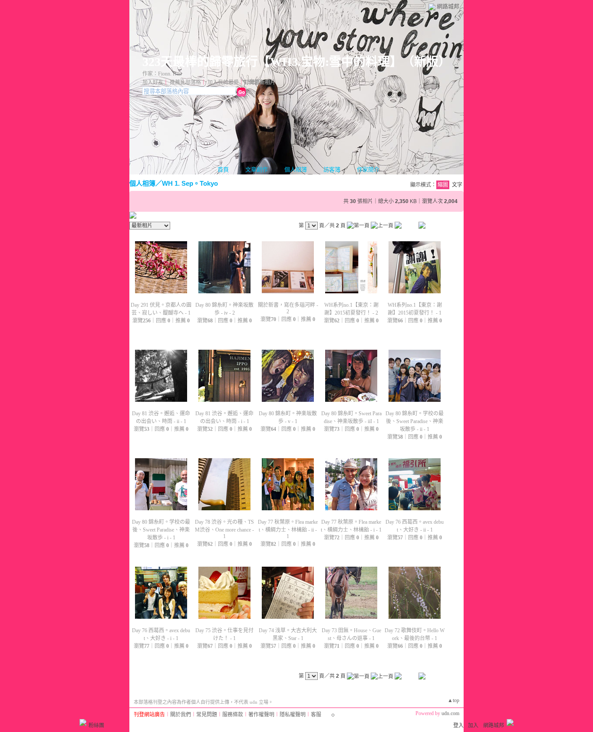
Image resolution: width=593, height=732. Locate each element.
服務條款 (232, 715)
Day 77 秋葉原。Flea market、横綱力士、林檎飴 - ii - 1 (288, 529)
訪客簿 (331, 169)
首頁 (223, 169)
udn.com (450, 713)
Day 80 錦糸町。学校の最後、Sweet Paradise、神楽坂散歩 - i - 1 (161, 530)
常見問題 (206, 715)
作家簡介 (368, 169)
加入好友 (152, 82)
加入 (473, 725)
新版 (426, 62)
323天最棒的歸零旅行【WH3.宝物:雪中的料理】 (269, 62)
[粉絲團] (82, 722)
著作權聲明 (261, 715)
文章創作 (256, 169)
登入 (458, 725)
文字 (457, 185)
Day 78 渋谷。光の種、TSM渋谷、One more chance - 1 (224, 529)
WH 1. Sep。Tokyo (190, 183)
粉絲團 (96, 725)
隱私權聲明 (293, 715)
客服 (316, 715)
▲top (453, 700)
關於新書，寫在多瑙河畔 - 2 (288, 308)
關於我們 (180, 715)
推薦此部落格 (185, 82)
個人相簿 (295, 169)
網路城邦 (448, 6)
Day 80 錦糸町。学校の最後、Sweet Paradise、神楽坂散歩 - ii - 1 (414, 421)
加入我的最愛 (223, 82)
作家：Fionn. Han (161, 74)
